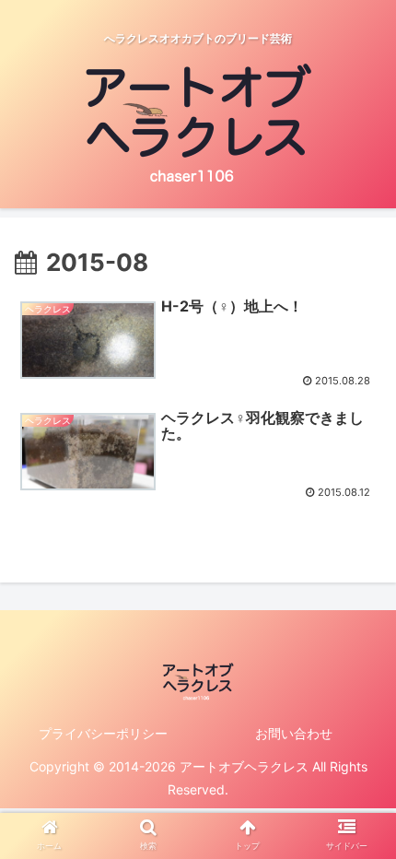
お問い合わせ (293, 733)
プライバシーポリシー (103, 733)
